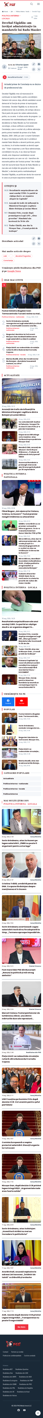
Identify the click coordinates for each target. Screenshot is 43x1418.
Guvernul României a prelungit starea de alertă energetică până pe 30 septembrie (29, 466)
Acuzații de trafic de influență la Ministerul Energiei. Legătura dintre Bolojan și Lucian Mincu (23, 206)
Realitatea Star (8, 1373)
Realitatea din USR (22, 1373)
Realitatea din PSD (33, 1052)
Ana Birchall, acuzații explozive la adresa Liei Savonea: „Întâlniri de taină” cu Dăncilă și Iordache (19, 1274)
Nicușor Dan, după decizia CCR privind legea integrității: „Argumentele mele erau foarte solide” (21, 1188)
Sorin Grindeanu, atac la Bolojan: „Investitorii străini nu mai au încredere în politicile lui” (19, 1231)
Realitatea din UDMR (9, 1384)
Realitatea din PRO (25, 1384)
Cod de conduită (29, 1356)
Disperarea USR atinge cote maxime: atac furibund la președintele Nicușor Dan (30, 438)
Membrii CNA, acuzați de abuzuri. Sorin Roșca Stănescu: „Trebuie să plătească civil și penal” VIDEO (30, 452)
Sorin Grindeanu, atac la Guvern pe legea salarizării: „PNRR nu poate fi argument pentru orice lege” (20, 843)
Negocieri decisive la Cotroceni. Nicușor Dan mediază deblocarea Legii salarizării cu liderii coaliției (21, 336)
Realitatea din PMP (26, 1381)
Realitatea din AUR (25, 1377)
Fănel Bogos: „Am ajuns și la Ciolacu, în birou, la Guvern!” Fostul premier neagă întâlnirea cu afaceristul (20, 514)
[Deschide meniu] (38, 4)
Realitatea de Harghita (25, 1388)
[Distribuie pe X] (39, 69)
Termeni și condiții (17, 1352)
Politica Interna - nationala (13, 317)
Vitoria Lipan (22, 64)
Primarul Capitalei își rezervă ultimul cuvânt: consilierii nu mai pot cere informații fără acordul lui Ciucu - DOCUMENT (29, 666)
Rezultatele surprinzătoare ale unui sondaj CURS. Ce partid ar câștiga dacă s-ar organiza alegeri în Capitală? (23, 194)
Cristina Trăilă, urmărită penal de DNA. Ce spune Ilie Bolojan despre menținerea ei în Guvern (19, 886)
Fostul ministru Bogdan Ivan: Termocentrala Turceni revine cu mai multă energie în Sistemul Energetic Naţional (21, 315)
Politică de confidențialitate (12, 1356)
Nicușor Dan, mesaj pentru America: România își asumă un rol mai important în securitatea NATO (29, 682)
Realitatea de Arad (23, 1392)
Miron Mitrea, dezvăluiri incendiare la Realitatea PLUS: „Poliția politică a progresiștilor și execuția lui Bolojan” (30, 563)
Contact (5, 1352)
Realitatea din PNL (9, 1388)
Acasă (6, 11)
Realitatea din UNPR (9, 1377)
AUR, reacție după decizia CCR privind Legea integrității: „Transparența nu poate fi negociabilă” (21, 1318)
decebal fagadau (23, 256)
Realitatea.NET (8, 1369)
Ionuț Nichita (35, 837)
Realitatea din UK (8, 1392)
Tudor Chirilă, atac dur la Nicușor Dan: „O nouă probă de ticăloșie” (23, 228)
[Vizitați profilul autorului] (4, 66)
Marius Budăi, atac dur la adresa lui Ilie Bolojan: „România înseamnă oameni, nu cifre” (22, 361)
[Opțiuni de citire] (38, 1413)
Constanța (8, 260)
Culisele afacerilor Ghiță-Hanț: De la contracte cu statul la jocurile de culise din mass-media (29, 578)
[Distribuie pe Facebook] (39, 64)
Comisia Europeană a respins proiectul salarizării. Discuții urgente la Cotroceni (20, 1145)
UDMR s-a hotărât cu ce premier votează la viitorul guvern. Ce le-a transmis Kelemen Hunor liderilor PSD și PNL (30, 528)
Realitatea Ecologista (10, 1381)
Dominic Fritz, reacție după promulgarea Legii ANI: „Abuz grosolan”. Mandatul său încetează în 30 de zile (22, 216)
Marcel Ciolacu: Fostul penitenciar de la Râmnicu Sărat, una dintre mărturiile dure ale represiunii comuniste (21, 1017)
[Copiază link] (34, 64)
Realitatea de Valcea (10, 1395)
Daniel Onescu (35, 966)
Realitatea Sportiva (22, 1369)
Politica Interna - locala (22, 11)
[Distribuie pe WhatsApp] (34, 69)
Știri (12, 11)
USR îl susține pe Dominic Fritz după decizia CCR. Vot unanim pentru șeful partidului (21, 1102)
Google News (14, 271)
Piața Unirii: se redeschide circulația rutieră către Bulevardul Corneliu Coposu (22, 349)
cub (5, 256)
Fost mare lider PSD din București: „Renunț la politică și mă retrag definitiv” (19, 972)
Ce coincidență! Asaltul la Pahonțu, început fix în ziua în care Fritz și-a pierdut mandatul (29, 425)
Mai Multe (21, 1327)
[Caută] (31, 4)
